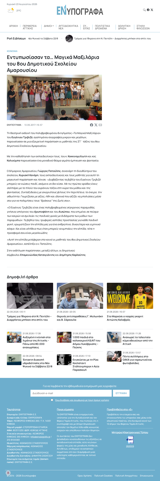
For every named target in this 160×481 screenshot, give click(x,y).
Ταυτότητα (13, 409)
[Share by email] (100, 125)
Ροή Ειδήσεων (16, 38)
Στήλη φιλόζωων (143, 27)
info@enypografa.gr (40, 436)
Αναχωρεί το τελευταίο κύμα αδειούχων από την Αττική (138, 340)
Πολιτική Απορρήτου (126, 475)
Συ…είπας (86, 27)
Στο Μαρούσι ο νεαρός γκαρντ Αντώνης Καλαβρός (125, 318)
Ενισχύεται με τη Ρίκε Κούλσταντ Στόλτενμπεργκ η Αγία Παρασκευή (86, 365)
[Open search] (144, 10)
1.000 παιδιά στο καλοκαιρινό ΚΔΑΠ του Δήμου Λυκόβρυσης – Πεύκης (86, 342)
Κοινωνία (12, 51)
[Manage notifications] (8, 472)
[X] (152, 10)
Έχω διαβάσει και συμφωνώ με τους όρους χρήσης (82, 400)
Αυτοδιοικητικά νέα (68, 27)
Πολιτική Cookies (103, 475)
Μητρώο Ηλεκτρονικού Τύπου (130, 432)
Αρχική (13, 26)
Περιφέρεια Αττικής (30, 27)
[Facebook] (148, 10)
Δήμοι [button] (48, 26)
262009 (130, 446)
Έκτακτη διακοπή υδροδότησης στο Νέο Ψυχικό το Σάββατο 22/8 (37, 363)
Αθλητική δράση (124, 27)
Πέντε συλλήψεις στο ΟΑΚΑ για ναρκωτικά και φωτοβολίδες (137, 360)
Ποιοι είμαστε (65, 409)
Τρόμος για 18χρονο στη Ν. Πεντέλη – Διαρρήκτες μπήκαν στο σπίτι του (29, 318)
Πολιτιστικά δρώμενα (102, 27)
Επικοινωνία (146, 475)
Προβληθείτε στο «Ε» (119, 409)
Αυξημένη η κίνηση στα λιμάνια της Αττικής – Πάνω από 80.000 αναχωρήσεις (36, 342)
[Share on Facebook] (91, 125)
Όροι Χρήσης (85, 475)
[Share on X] (96, 125)
